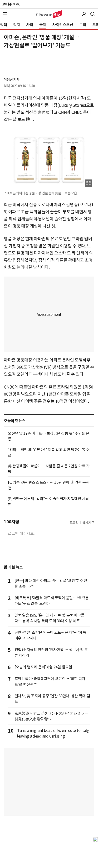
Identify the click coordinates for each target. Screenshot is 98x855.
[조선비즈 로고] (49, 14)
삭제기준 (88, 523)
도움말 (74, 523)
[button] (5, 14)
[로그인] (84, 14)
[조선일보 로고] (11, 4)
